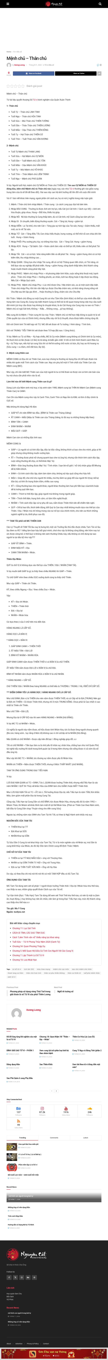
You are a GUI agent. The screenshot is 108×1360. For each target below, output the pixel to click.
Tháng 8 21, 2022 (35, 65)
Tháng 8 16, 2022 (79, 1040)
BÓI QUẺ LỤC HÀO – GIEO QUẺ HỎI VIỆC (23, 1175)
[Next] (56, 1091)
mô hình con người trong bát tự (21, 1196)
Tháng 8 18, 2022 (46, 1043)
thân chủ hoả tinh (33, 973)
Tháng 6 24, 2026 (14, 1219)
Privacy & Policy (33, 1344)
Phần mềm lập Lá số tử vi (27, 1165)
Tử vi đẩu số (17, 52)
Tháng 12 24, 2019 (14, 1081)
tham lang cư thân (15, 973)
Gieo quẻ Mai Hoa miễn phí (28, 1144)
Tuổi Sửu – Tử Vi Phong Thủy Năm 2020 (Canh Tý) (36, 942)
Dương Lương (19, 65)
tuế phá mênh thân (92, 973)
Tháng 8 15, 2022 (13, 1054)
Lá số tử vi (16, 969)
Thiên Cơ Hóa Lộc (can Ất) (83, 1037)
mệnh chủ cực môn (61, 969)
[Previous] (52, 1091)
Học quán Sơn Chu (14, 1294)
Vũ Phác (10, 1299)
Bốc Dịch (10, 1297)
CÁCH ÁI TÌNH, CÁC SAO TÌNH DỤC (28, 933)
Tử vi (35, 100)
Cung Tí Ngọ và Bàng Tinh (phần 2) (87, 1050)
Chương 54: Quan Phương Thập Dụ (28, 946)
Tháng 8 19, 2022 (46, 1057)
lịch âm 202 (29, 969)
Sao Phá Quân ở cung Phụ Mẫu (20, 1078)
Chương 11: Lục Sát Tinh (24, 928)
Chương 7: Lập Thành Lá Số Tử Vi (28, 955)
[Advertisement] (54, 27)
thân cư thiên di (74, 973)
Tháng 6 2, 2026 (14, 1228)
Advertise (18, 1344)
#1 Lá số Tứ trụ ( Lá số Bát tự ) (29, 1154)
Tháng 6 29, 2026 (14, 1210)
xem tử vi (12, 977)
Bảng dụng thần (13, 1064)
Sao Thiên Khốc (46, 1064)
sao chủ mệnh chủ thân (82, 969)
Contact (46, 1344)
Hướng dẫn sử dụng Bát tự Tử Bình (21, 1225)
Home (9, 52)
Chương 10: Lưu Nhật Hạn (24, 960)
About (9, 1344)
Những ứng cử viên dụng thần (19, 1207)
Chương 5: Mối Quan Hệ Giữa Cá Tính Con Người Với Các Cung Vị (42, 951)
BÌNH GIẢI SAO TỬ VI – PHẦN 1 (20, 1050)
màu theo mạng (43, 969)
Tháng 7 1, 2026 (15, 1199)
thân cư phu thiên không (54, 973)
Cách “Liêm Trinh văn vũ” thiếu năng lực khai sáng (35, 937)
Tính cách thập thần (15, 1216)
